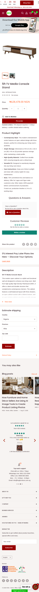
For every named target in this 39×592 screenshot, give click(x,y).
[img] (19, 425)
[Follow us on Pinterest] (15, 580)
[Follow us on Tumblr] (27, 580)
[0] (35, 13)
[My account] (26, 13)
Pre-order (19, 121)
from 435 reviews (19, 428)
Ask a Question (14, 212)
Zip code (5, 333)
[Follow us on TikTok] (23, 580)
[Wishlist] (30, 13)
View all (34, 374)
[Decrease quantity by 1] (12, 108)
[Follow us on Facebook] (3, 580)
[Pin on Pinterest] (27, 244)
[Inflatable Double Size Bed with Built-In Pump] (19, 448)
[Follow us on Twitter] (7, 580)
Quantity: (5, 108)
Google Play (19, 25)
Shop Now (16, 3)
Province (5, 324)
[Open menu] (3, 13)
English (5, 557)
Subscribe (9, 548)
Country (4, 315)
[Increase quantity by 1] (24, 108)
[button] (4, 440)
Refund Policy (6, 355)
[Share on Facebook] (23, 244)
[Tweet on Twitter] (31, 244)
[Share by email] (35, 244)
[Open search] (22, 13)
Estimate (8, 346)
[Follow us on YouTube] (19, 580)
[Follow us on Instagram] (11, 580)
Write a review (19, 232)
